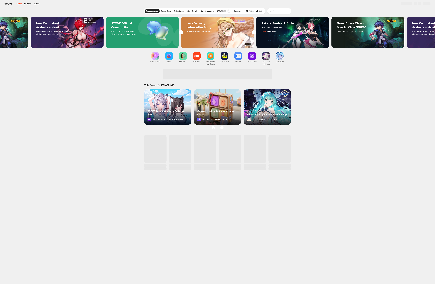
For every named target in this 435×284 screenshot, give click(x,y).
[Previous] (181, 32)
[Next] (254, 32)
